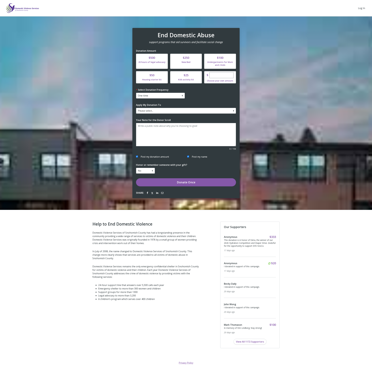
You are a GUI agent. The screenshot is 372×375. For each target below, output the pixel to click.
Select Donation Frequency (153, 89)
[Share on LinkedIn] (157, 192)
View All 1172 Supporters (250, 341)
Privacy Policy (186, 362)
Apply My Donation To (148, 105)
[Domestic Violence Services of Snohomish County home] (22, 8)
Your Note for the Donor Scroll (153, 120)
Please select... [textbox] (145, 110)
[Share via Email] (162, 192)
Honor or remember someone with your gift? (161, 164)
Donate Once (186, 182)
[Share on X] (152, 192)
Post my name (199, 156)
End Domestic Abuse (186, 35)
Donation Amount (146, 50)
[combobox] (186, 111)
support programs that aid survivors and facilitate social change (186, 42)
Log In (361, 8)
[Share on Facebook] (148, 192)
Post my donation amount (155, 156)
